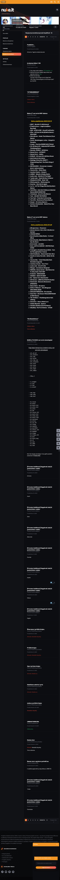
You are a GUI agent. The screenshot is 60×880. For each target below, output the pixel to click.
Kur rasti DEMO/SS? (7, 855)
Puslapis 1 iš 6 (53, 36)
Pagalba (33, 46)
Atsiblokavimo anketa (7, 857)
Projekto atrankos (6, 859)
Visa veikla (5, 33)
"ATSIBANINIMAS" (33, 92)
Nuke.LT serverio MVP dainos (37, 113)
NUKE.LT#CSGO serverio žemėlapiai (39, 340)
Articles (5, 61)
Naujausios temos (7, 51)
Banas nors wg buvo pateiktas (38, 761)
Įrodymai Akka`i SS (34, 63)
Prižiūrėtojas (31, 648)
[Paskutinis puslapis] (47, 37)
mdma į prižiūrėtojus (34, 703)
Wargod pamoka (6, 853)
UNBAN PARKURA (33, 722)
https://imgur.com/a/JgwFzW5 (43, 77)
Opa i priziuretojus (33, 666)
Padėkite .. (31, 45)
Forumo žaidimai (35, 470)
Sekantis (42, 36)
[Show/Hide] (57, 844)
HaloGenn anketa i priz (35, 685)
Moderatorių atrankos (36, 742)
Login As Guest (46, 867)
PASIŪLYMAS (37, 455)
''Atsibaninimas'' (33, 319)
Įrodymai (33, 65)
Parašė (33, 49)
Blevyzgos (33, 115)
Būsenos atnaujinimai (8, 40)
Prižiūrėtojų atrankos (36, 631)
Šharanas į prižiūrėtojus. (36, 629)
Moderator (31, 740)
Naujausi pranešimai (8, 54)
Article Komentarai (7, 64)
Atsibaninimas (34, 94)
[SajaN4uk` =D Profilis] (55, 26)
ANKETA (49, 769)
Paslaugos (4, 861)
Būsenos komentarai (8, 43)
